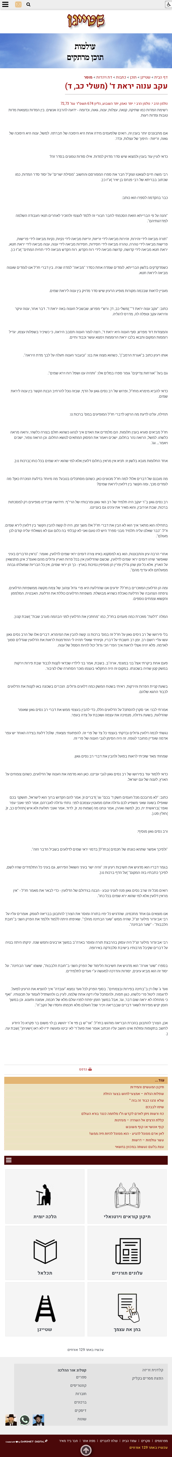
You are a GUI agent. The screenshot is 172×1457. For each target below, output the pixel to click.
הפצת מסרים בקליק (147, 1378)
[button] (28, 4)
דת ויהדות (104, 77)
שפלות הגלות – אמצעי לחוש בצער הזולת (133, 1093)
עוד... (159, 1080)
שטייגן (145, 77)
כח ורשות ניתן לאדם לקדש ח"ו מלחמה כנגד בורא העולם (122, 1113)
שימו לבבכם (155, 1107)
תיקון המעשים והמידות (147, 1087)
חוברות (80, 1394)
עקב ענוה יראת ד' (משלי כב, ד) (116, 86)
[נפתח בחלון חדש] (38, 1420)
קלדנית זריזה (152, 1370)
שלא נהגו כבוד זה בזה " (146, 1100)
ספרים (81, 1377)
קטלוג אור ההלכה (72, 1370)
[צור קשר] (18, 4)
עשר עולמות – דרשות (148, 1140)
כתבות (121, 77)
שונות (81, 1419)
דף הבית (161, 77)
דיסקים (80, 1410)
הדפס (83, 1069)
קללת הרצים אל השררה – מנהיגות (139, 1120)
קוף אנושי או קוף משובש (145, 1127)
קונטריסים (78, 1385)
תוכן (133, 77)
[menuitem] (127, 1196)
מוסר (88, 77)
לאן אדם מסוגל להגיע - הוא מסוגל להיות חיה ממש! (126, 1133)
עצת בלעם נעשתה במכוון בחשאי (139, 1147)
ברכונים (80, 1402)
